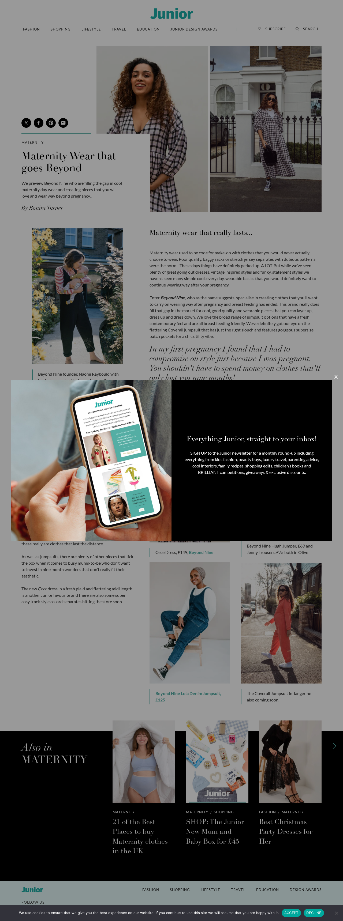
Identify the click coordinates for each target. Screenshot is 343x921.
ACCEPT (291, 913)
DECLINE (313, 913)
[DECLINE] (336, 913)
